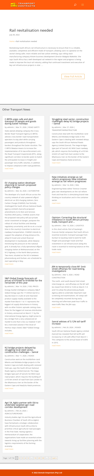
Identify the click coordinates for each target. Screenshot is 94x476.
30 (43, 458)
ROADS (31, 356)
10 (35, 458)
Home (11, 41)
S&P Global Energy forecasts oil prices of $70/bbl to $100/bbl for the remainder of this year (23, 280)
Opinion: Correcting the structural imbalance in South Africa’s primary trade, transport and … (70, 219)
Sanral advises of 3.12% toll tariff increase (69, 322)
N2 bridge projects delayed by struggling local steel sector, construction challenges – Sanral (21, 349)
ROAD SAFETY (34, 127)
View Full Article (73, 76)
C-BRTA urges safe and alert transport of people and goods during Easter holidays (20, 121)
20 (39, 458)
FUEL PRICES (33, 286)
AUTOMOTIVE (33, 191)
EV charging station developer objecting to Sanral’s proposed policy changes (20, 185)
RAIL (77, 185)
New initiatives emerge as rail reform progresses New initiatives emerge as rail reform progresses (69, 179)
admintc (10, 127)
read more (9, 168)
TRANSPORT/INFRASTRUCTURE (64, 130)
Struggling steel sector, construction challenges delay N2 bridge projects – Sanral (70, 121)
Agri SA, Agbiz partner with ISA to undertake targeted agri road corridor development (21, 404)
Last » (54, 458)
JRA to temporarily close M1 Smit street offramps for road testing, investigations (69, 268)
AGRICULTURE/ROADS (14, 413)
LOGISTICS (80, 225)
